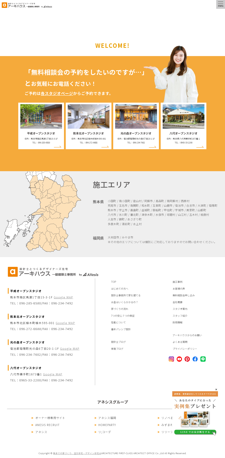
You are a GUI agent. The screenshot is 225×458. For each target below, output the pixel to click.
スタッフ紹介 (180, 315)
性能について (118, 322)
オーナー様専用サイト (50, 418)
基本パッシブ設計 (121, 329)
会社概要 (177, 302)
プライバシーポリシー (185, 348)
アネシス (41, 432)
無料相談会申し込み (184, 295)
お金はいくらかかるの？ (124, 302)
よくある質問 (180, 342)
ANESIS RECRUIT (47, 425)
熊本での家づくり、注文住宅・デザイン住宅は (77, 453)
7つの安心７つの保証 (122, 315)
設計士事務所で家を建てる (126, 295)
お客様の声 (179, 288)
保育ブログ (117, 348)
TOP (113, 281)
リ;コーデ (104, 432)
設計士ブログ (118, 342)
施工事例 (177, 281)
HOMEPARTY (107, 425)
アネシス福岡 (107, 418)
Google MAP (63, 297)
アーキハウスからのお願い (187, 335)
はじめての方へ (119, 288)
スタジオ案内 (180, 309)
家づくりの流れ (119, 309)
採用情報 (177, 322)
